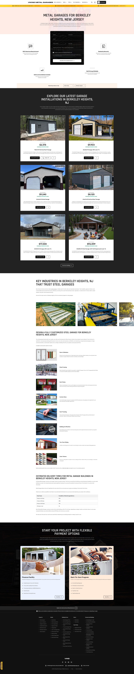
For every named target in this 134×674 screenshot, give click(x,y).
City (76, 84)
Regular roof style (78, 627)
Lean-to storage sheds (56, 629)
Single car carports (43, 623)
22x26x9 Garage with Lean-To (91, 150)
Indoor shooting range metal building (90, 634)
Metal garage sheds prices (66, 638)
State (65, 84)
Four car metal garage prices (67, 629)
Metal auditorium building (90, 650)
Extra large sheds (55, 623)
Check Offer (40, 5)
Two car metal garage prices (67, 624)
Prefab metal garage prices (66, 634)
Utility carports (42, 631)
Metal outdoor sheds (55, 631)
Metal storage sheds (55, 635)
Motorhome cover (43, 627)
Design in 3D (47, 157)
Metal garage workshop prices (67, 644)
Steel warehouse (89, 630)
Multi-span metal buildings (89, 645)
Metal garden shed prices (67, 646)
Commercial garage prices (66, 641)
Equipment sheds (55, 625)
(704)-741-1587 (65, 468)
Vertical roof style (78, 631)
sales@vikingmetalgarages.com (73, 665)
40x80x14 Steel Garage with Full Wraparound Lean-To (91, 249)
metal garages (54, 289)
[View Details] (54, 157)
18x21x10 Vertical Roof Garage (42, 150)
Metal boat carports (43, 629)
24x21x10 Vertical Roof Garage (91, 199)
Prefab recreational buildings (89, 648)
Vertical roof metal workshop (89, 628)
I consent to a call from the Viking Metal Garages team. (63, 52)
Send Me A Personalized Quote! (66, 60)
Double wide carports (43, 625)
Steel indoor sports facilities (89, 639)
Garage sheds (54, 627)
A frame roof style (78, 629)
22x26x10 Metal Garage (42, 199)
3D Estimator (102, 2)
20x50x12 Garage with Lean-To (42, 249)
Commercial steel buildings (89, 624)
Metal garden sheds (55, 637)
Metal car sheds (54, 633)
